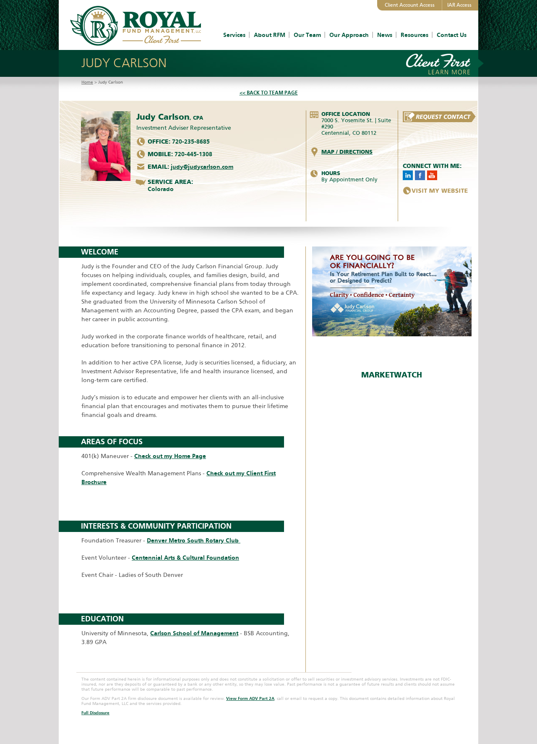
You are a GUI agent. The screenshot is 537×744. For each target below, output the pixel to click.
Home (87, 82)
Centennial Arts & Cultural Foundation (185, 557)
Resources (414, 35)
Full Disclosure (95, 712)
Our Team (307, 35)
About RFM (269, 35)
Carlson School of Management (194, 633)
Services (234, 35)
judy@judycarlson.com (202, 166)
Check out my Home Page (170, 456)
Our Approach (349, 35)
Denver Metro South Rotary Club (193, 540)
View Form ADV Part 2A (250, 698)
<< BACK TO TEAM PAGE (269, 93)
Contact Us (452, 35)
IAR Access (459, 5)
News (384, 35)
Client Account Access (410, 5)
